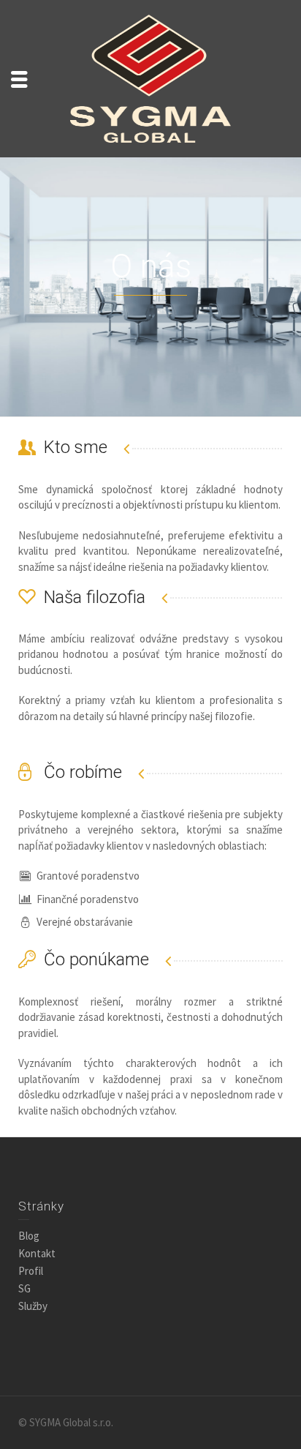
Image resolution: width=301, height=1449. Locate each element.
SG (24, 1288)
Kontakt (37, 1253)
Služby (32, 1306)
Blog (28, 1236)
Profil (30, 1271)
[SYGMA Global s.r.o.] (150, 77)
